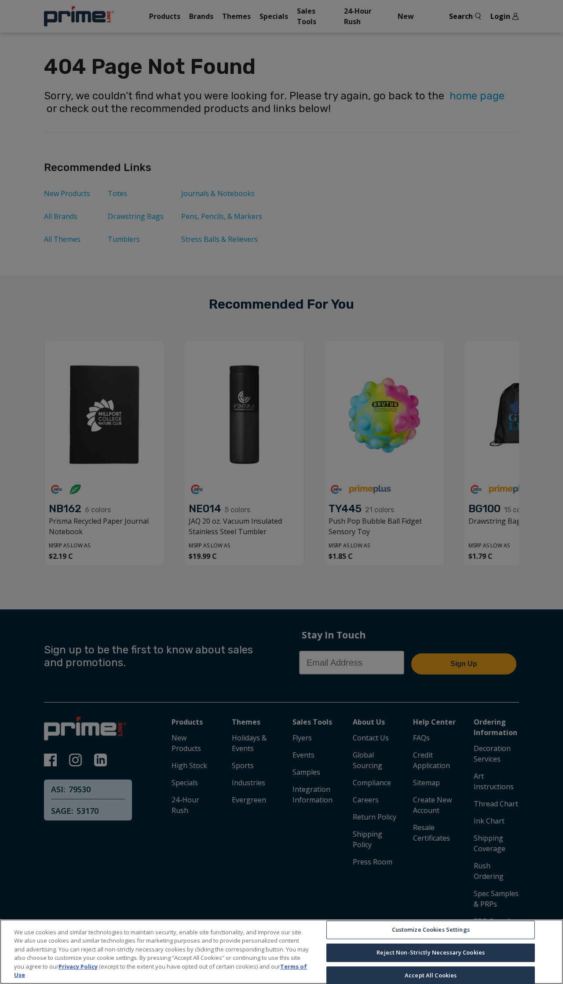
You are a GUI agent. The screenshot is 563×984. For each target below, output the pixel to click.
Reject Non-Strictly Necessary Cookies (431, 952)
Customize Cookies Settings (431, 930)
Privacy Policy (78, 966)
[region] (281, 951)
